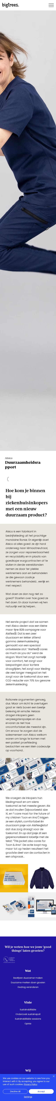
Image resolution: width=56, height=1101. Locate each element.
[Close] (52, 1078)
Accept (41, 1091)
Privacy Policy (30, 1084)
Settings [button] (28, 1096)
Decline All (15, 1091)
